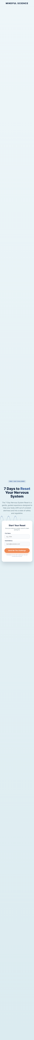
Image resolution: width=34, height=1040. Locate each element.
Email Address (8, 540)
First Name (8, 533)
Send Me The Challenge (17, 550)
